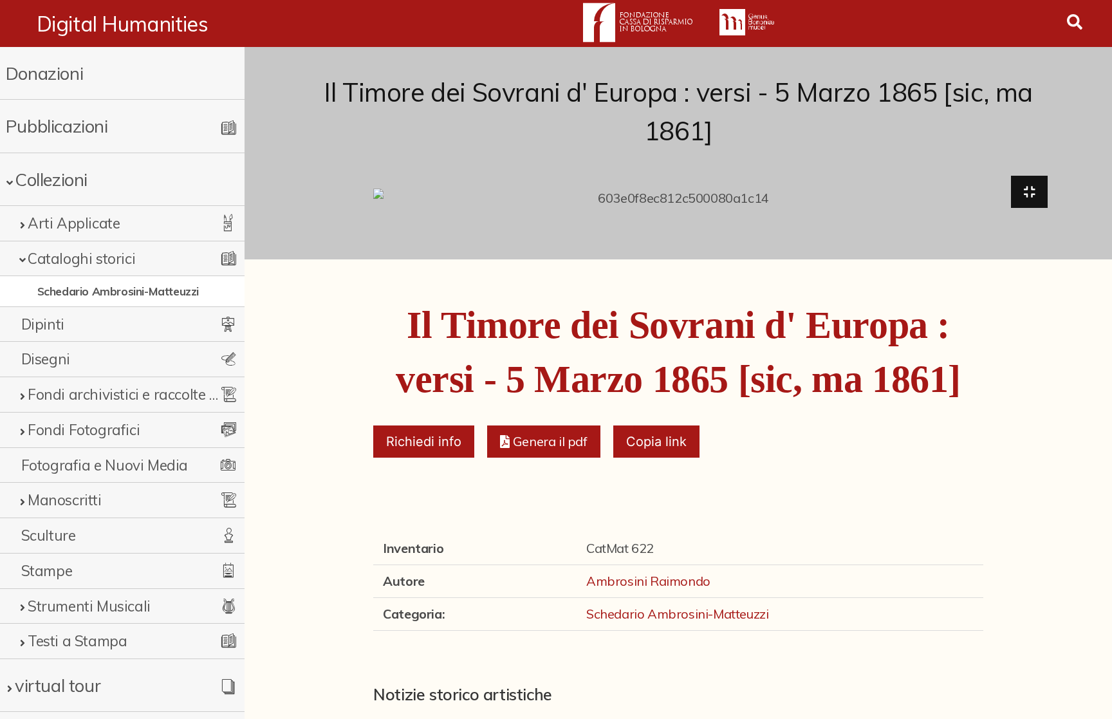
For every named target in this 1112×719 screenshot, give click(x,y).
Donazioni (44, 73)
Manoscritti (65, 499)
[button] (543, 441)
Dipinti (42, 324)
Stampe (47, 570)
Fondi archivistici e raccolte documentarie (123, 394)
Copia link (656, 441)
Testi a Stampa (77, 640)
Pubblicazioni (57, 126)
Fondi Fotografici (84, 429)
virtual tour (57, 685)
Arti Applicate (74, 223)
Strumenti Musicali (89, 606)
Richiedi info (423, 441)
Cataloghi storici (81, 258)
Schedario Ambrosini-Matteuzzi (118, 291)
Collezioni (51, 179)
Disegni (45, 359)
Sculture (48, 535)
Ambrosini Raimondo (648, 581)
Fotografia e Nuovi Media (104, 465)
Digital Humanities (122, 24)
